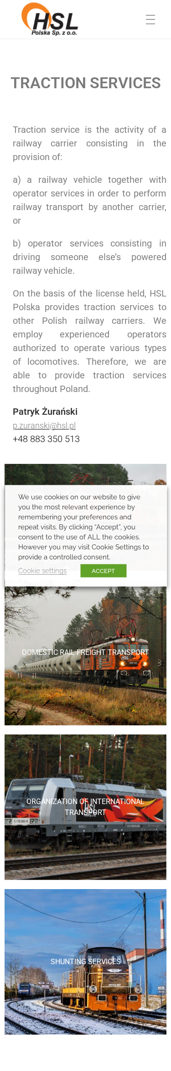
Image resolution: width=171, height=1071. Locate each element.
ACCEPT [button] (103, 570)
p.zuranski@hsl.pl (44, 425)
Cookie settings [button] (42, 570)
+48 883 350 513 (46, 438)
